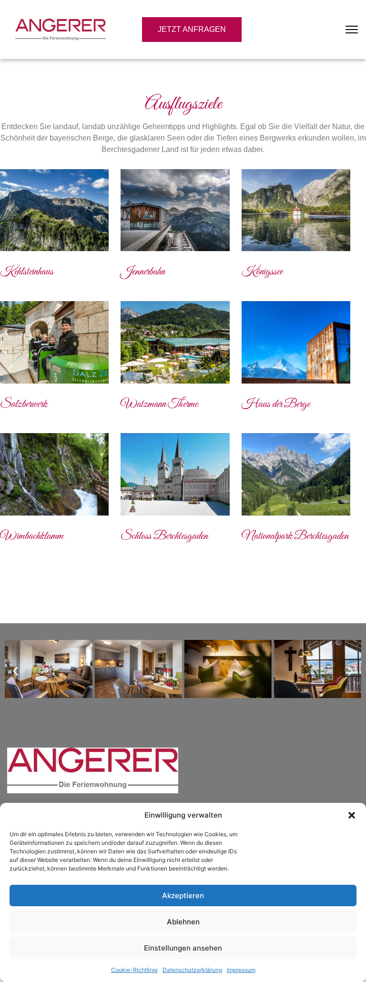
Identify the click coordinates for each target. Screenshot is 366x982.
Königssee (262, 271)
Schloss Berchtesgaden (164, 536)
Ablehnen (183, 921)
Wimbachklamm (31, 536)
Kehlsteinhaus (26, 271)
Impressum (241, 969)
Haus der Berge (276, 404)
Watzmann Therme (159, 404)
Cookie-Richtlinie (134, 969)
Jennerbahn (143, 271)
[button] (351, 815)
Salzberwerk (23, 404)
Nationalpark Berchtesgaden (295, 536)
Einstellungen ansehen (183, 947)
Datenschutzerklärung (192, 969)
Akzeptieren (183, 895)
